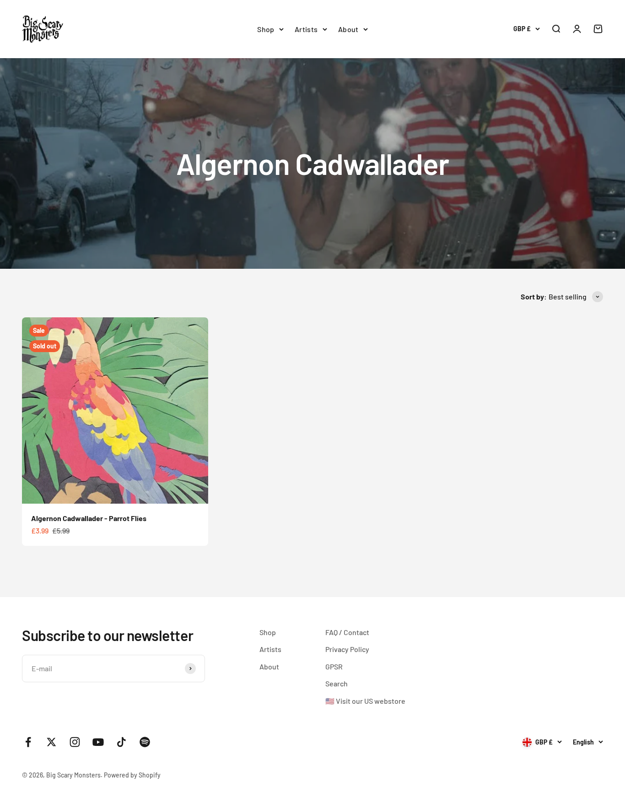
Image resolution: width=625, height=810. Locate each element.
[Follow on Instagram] (75, 742)
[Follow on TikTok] (121, 742)
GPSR (334, 666)
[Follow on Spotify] (145, 742)
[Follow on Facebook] (28, 742)
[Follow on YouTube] (98, 742)
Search (336, 683)
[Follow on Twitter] (51, 742)
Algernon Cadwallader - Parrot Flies (88, 518)
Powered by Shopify (132, 775)
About (348, 29)
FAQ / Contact (347, 632)
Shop (266, 29)
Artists (306, 29)
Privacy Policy (347, 649)
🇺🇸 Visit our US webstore (365, 700)
